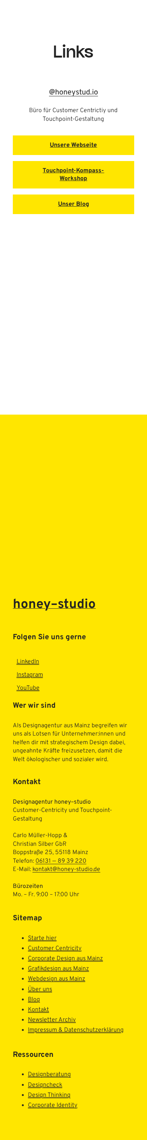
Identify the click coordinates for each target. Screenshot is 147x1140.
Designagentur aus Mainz (56, 726)
